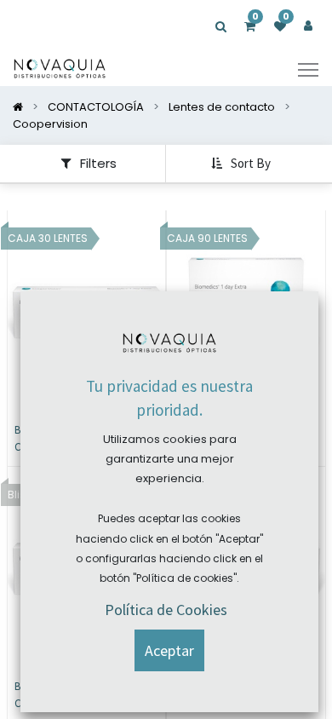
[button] (242, 163)
